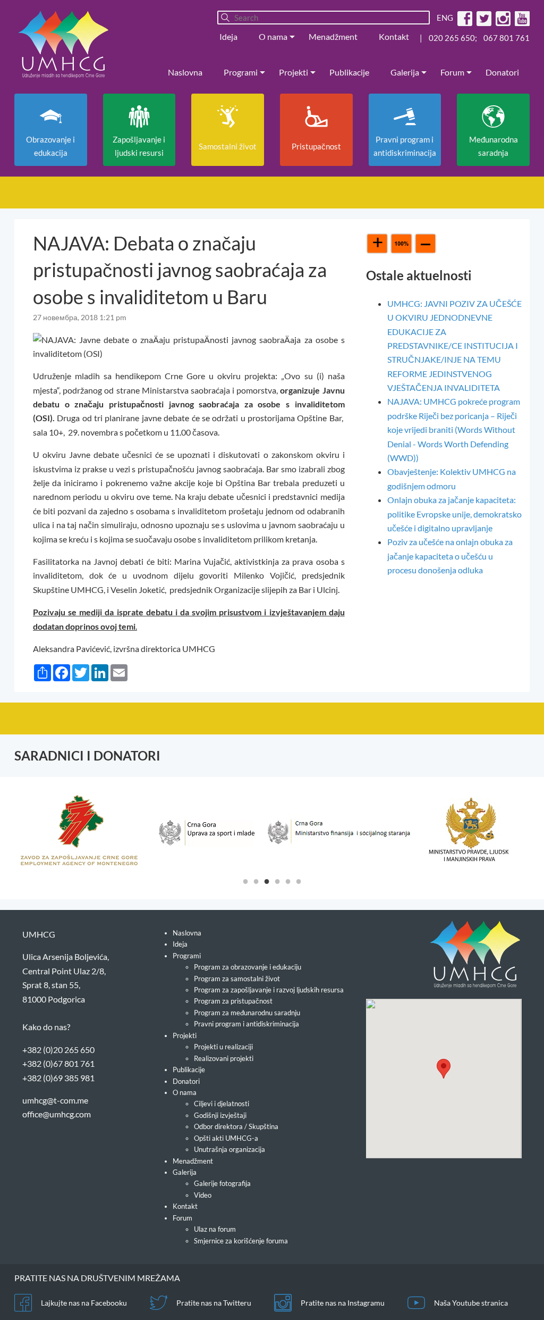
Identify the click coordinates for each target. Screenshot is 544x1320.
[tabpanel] (91, 830)
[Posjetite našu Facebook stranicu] (463, 17)
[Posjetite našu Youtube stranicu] (521, 17)
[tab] (245, 880)
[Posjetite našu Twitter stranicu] (482, 17)
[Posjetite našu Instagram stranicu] (502, 17)
